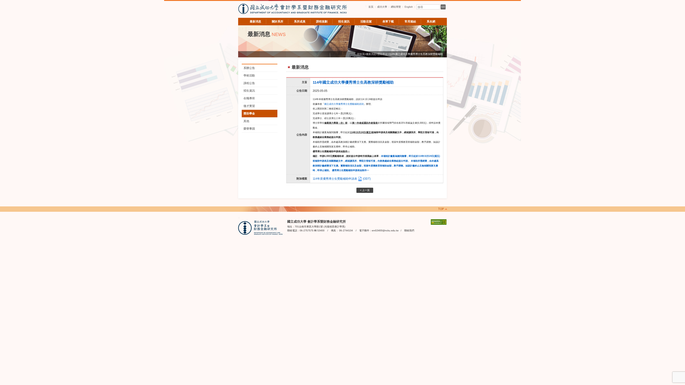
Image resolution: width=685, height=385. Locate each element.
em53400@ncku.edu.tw (385, 230)
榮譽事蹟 (249, 128)
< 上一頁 (365, 190)
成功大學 (382, 6)
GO (443, 7)
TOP (441, 209)
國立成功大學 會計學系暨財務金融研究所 (292, 9)
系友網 (431, 21)
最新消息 (255, 21)
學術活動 (249, 75)
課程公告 (249, 83)
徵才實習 (249, 105)
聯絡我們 (409, 230)
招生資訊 (344, 21)
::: (366, 6)
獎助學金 (249, 113)
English (409, 6)
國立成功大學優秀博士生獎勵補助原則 (344, 104)
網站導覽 (396, 6)
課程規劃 (322, 21)
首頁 (370, 6)
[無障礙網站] (438, 221)
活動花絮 (366, 21)
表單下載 (388, 21)
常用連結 (410, 21)
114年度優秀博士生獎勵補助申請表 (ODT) (342, 178)
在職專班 (249, 98)
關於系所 (277, 21)
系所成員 (299, 21)
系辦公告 (249, 68)
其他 (246, 121)
